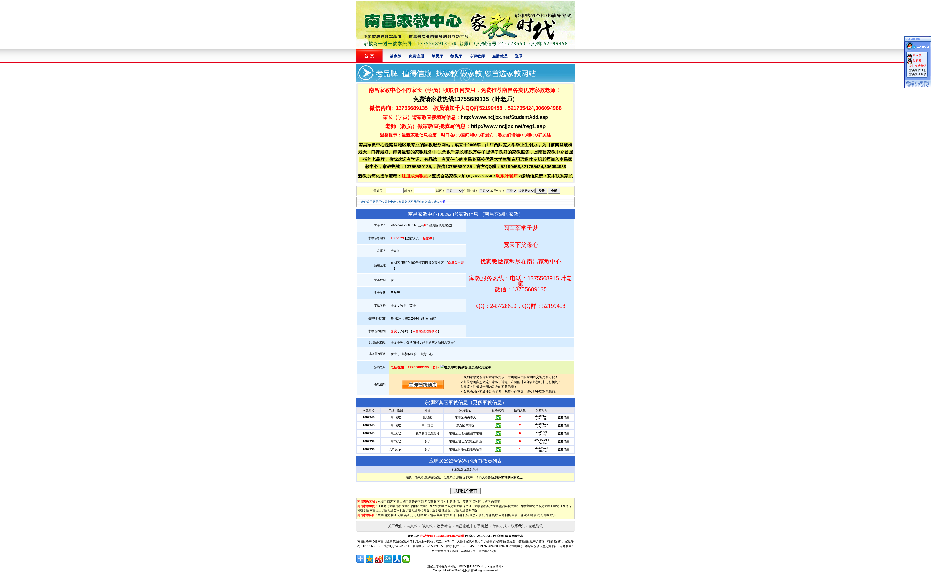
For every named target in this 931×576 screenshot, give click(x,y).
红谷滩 (451, 501)
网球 (453, 515)
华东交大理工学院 (547, 506)
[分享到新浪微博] (379, 559)
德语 (533, 515)
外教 (546, 515)
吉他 (501, 515)
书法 (446, 515)
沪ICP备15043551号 (472, 566)
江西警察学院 (468, 510)
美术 (439, 515)
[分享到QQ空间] (369, 559)
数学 (381, 515)
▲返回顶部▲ (495, 566)
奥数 (495, 515)
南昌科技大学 (508, 506)
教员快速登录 (917, 74)
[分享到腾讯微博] (388, 559)
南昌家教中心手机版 (471, 526)
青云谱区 (415, 501)
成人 (540, 515)
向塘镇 (495, 501)
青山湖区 (402, 501)
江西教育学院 (526, 506)
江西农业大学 (435, 506)
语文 (387, 515)
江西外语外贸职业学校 (426, 510)
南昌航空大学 (489, 506)
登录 (519, 56)
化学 (400, 515)
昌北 (459, 501)
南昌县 (441, 501)
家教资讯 (536, 526)
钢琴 (433, 515)
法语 (527, 515)
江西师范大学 (386, 506)
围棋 (508, 515)
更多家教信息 (487, 402)
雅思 (472, 515)
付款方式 (499, 526)
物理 (394, 515)
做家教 (427, 526)
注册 (442, 202)
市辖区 (486, 501)
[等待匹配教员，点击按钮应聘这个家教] (423, 388)
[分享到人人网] (397, 559)
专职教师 (477, 56)
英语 (407, 515)
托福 (466, 515)
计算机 (480, 515)
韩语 (488, 515)
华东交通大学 (453, 506)
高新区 (467, 501)
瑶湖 (424, 501)
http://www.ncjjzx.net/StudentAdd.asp (504, 117)
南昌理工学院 (378, 510)
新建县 (432, 501)
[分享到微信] (406, 559)
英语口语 (517, 515)
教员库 (456, 56)
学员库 (437, 56)
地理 (420, 515)
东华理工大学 (471, 506)
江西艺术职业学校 (399, 510)
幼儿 (553, 515)
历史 (413, 515)
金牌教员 (500, 56)
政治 (426, 515)
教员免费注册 (917, 70)
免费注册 (416, 56)
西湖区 (391, 501)
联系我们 (518, 526)
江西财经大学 (417, 506)
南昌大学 (402, 506)
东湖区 (382, 501)
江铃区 (476, 501)
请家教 (395, 56)
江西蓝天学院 (450, 510)
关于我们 (395, 526)
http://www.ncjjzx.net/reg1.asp (508, 126)
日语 (459, 515)
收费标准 (444, 526)
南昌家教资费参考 (425, 331)
